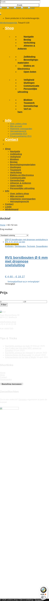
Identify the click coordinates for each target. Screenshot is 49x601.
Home (2, 225)
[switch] (43, 597)
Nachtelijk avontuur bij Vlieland (19, 353)
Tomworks (38, 600)
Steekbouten (20, 246)
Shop (2, 375)
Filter (4, 304)
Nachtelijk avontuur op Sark (17, 346)
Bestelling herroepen (11, 384)
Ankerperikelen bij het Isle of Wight (20, 357)
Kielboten (9, 246)
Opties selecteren (12, 244)
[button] (23, 282)
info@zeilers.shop (8, 322)
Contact (3, 377)
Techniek (31, 246)
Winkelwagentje (9, 22)
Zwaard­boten (42, 246)
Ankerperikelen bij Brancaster (18, 355)
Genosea (22, 399)
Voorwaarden (6, 379)
